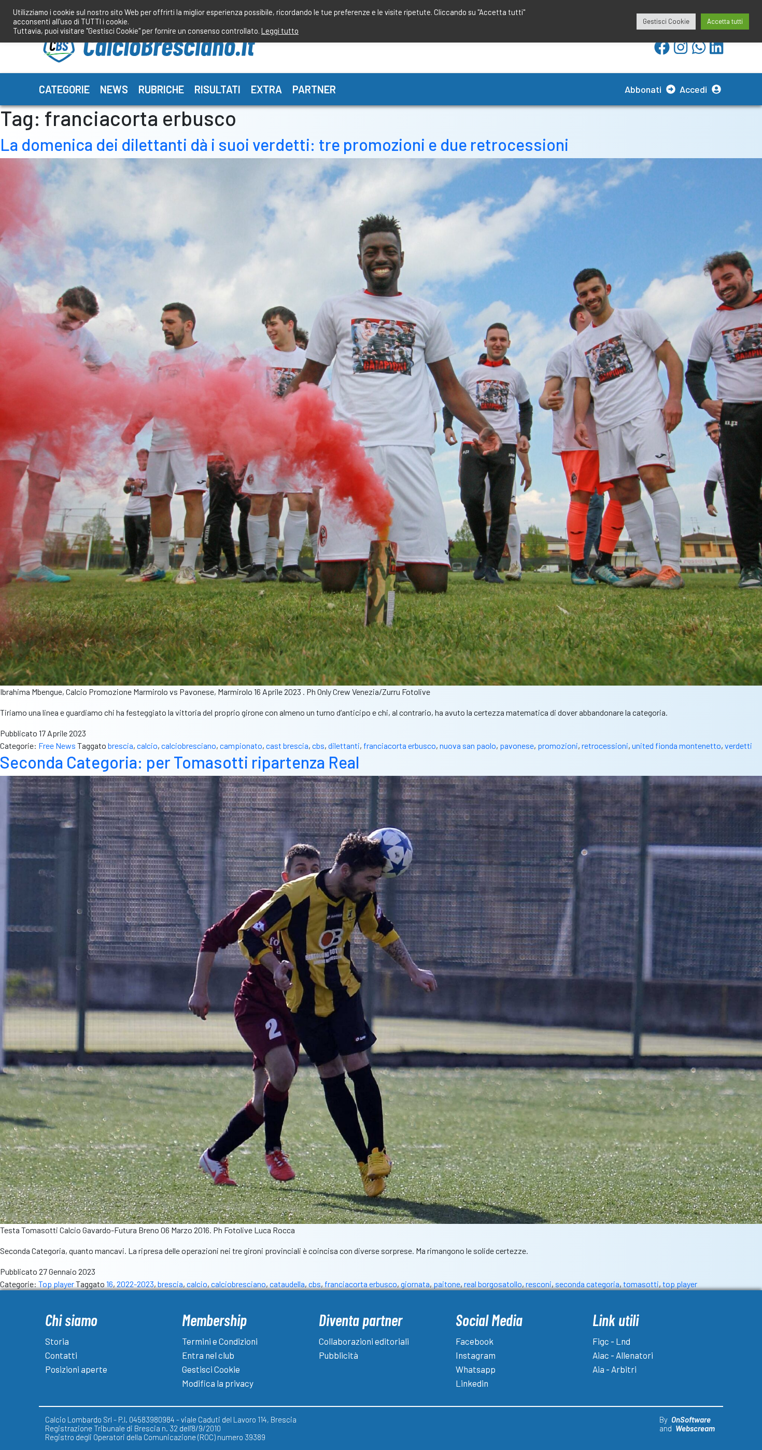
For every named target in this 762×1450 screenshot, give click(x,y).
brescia (120, 745)
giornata (415, 1284)
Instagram (476, 1355)
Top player (56, 1284)
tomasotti (641, 1284)
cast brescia (287, 745)
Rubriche (161, 89)
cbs (318, 745)
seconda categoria (587, 1284)
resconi (539, 1284)
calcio (147, 745)
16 (109, 1284)
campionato (241, 745)
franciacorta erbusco (399, 745)
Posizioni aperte (76, 1369)
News (114, 89)
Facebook (474, 1341)
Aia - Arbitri (614, 1369)
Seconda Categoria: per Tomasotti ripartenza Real (179, 762)
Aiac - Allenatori (622, 1355)
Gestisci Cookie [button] (666, 21)
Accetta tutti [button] (725, 21)
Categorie (64, 89)
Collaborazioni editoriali (364, 1341)
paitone (446, 1284)
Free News (57, 745)
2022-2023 (135, 1284)
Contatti (61, 1355)
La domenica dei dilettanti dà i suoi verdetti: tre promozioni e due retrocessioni (284, 144)
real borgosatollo (493, 1284)
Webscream (695, 1428)
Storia (57, 1341)
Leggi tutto (280, 30)
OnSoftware (691, 1419)
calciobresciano (188, 745)
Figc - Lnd (611, 1341)
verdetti (738, 745)
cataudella (287, 1284)
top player (679, 1284)
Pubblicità (338, 1355)
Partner (314, 89)
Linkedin (472, 1383)
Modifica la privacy (217, 1383)
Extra (266, 89)
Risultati (217, 89)
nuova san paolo (468, 745)
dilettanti (344, 745)
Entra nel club (208, 1355)
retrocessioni (605, 745)
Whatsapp (476, 1369)
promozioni (558, 745)
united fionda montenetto (676, 745)
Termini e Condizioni (220, 1341)
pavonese (517, 745)
